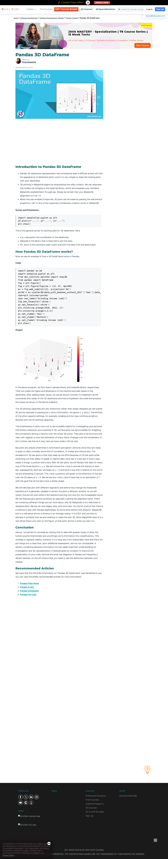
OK (49, 843)
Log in (149, 9)
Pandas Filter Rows (29, 583)
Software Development (28, 18)
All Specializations (105, 9)
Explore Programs (95, 804)
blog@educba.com (155, 16)
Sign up (89, 816)
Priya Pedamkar (29, 62)
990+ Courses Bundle (66, 9)
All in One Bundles (95, 812)
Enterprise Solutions (96, 796)
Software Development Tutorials (52, 18)
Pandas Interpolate (29, 591)
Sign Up (160, 9)
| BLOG (14, 9)
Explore (30, 9)
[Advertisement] (130, 86)
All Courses (86, 9)
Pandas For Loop (28, 594)
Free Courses (46, 9)
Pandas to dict (27, 587)
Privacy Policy (8, 855)
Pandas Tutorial (72, 18)
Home (16, 18)
